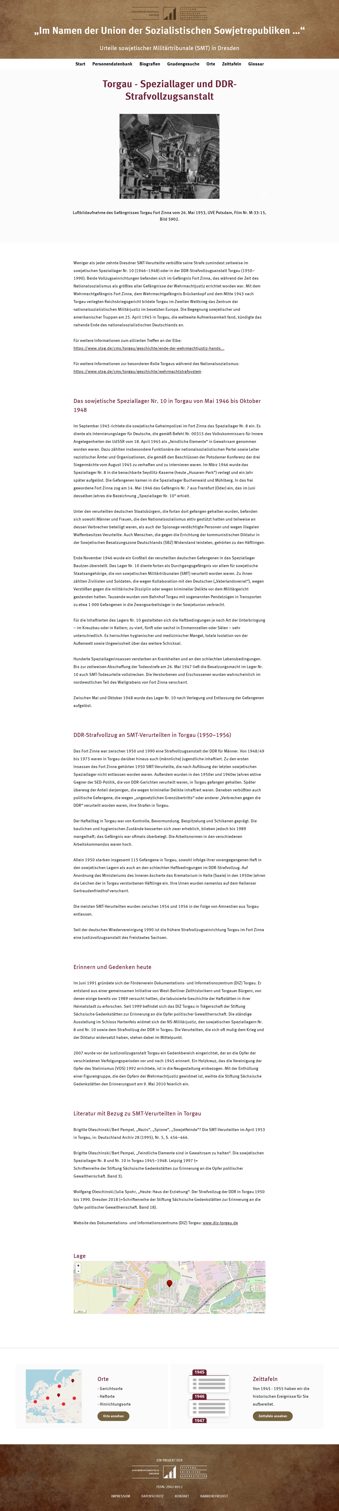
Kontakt (182, 1496)
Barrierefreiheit (214, 1496)
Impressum (120, 1496)
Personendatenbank (112, 64)
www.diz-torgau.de (220, 1223)
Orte (210, 64)
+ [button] (78, 1265)
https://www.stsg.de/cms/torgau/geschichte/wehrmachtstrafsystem (137, 372)
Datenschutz (152, 1496)
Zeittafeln (231, 64)
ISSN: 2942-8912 (169, 1487)
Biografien (149, 64)
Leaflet (249, 1312)
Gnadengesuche (183, 64)
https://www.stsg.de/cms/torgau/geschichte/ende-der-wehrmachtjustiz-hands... (148, 349)
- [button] (78, 1270)
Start (80, 64)
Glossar (256, 64)
